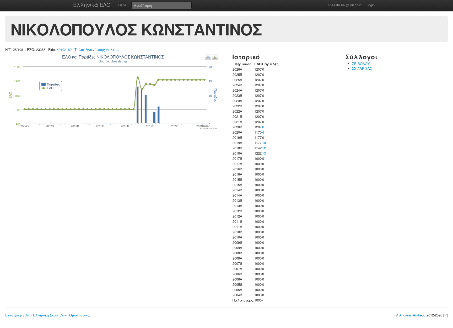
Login (370, 4)
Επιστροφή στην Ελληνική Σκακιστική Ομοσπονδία (47, 315)
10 (264, 142)
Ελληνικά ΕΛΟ (92, 4)
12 (264, 147)
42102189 (64, 49)
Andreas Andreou (412, 315)
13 (264, 153)
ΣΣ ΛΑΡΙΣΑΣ (362, 68)
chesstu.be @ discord (344, 4)
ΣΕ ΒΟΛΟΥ (361, 63)
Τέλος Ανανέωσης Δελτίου (96, 49)
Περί (122, 4)
